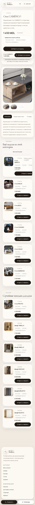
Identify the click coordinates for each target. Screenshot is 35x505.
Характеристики (19, 116)
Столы (5, 476)
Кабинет (5, 495)
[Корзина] (20, 4)
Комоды (5, 473)
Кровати (5, 479)
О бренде (6, 492)
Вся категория (17, 152)
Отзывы (29, 116)
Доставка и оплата (8, 489)
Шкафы (5, 471)
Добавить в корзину (17, 49)
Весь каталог (7, 468)
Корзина (5, 486)
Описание (7, 116)
